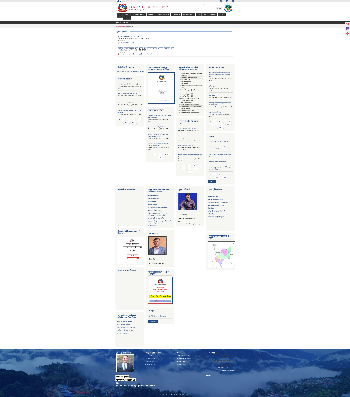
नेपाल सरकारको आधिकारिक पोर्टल (215, 199)
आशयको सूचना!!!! (182, 138)
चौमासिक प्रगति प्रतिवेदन (184, 359)
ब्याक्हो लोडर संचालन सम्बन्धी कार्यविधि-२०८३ (219, 161)
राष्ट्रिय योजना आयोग (213, 214)
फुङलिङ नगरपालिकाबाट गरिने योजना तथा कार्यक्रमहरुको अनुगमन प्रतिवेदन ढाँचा (146, 48)
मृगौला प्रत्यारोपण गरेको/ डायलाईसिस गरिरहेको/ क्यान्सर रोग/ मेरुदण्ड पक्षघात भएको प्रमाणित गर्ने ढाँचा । (219, 74)
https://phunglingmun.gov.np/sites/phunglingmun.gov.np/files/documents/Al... (139, 71)
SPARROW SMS (122, 333)
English (205, 5)
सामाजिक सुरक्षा (150, 359)
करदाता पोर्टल (213, 14)
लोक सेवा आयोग (211, 196)
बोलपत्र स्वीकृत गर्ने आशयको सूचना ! (186, 145)
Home (117, 26)
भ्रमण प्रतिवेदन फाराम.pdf (126, 42)
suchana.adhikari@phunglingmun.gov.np (191, 224)
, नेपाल (216, 196)
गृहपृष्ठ (119, 16)
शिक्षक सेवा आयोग (212, 208)
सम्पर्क (205, 14)
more (211, 181)
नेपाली (211, 5)
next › (126, 122)
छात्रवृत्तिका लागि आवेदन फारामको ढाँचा (156, 218)
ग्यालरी (198, 14)
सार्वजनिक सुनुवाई (182, 361)
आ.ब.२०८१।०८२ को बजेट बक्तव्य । (126, 103)
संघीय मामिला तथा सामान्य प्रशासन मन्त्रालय (218, 202)
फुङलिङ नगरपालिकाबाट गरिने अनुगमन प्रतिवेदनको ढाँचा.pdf (135, 54)
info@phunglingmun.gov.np (228, 368)
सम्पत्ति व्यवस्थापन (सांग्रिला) (123, 324)
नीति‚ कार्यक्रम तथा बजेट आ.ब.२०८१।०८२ (128, 93)
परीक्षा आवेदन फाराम (152, 204)
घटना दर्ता (149, 356)
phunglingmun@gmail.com (228, 370)
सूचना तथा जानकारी (187, 14)
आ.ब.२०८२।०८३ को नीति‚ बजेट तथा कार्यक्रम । (129, 84)
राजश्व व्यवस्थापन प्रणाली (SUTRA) (126, 327)
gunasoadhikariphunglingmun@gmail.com (135, 385)
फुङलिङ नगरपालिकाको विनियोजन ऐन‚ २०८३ (219, 141)
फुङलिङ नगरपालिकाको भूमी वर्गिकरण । (157, 127)
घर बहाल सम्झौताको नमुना (153, 198)
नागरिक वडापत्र (212, 86)
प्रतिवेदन (150, 14)
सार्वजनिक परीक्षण (181, 364)
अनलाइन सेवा (174, 14)
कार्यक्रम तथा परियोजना (137, 14)
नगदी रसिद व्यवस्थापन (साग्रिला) (124, 321)
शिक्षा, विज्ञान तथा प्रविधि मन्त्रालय (216, 205)
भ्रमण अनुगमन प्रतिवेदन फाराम (128, 37)
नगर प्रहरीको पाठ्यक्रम (153, 195)
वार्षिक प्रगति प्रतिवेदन (183, 356)
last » (133, 122)
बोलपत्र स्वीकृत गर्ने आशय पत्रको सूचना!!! (188, 128)
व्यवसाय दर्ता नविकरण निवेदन (154, 210)
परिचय (125, 14)
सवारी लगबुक (212, 95)
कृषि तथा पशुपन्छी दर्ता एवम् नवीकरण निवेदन (157, 207)
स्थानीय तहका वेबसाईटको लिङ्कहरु (216, 217)
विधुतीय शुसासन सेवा (161, 14)
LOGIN (220, 14)
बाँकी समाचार (153, 321)
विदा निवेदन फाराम (152, 226)
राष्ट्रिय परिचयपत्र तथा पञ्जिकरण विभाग (217, 211)
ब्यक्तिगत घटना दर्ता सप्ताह (215, 112)
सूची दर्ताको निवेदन (152, 201)
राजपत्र (125, 18)
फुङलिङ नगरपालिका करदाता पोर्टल (125, 330)
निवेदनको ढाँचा (150, 364)
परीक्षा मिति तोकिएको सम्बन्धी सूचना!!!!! (153, 23)
